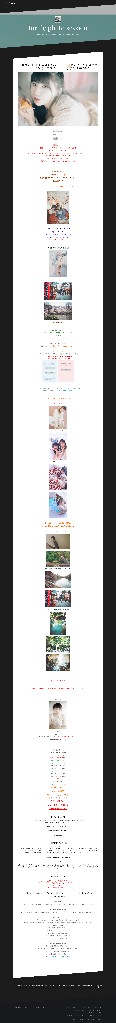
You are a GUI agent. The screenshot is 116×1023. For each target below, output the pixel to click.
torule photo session (58, 27)
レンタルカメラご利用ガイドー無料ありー (73, 1019)
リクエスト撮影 (76, 1010)
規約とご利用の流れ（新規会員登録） (91, 1010)
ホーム (69, 1007)
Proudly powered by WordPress (22, 1007)
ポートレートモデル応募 (95, 1012)
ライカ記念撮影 (90, 1019)
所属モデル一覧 (77, 1007)
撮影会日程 (98, 1007)
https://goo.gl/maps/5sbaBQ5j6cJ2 (58, 830)
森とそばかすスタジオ (88, 1007)
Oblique (38, 1007)
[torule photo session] (58, 20)
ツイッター (98, 1019)
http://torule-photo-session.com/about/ (60, 956)
